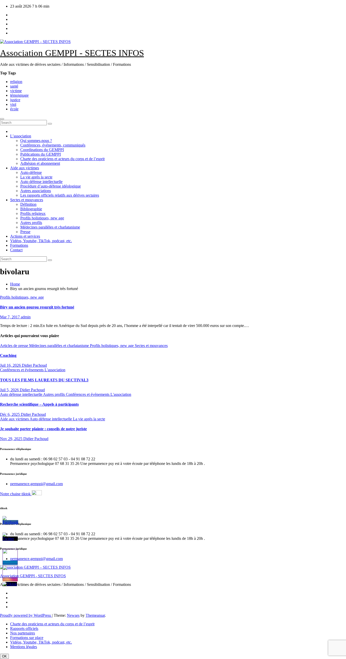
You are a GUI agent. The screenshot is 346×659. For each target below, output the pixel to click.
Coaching (8, 355)
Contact (16, 250)
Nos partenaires (22, 633)
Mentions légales (23, 647)
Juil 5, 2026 (10, 390)
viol (13, 104)
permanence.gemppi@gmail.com (36, 484)
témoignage (19, 95)
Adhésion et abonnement (40, 163)
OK (4, 656)
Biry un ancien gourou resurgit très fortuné (37, 307)
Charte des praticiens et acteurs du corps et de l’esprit (62, 159)
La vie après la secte (36, 177)
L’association (20, 136)
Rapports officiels (24, 628)
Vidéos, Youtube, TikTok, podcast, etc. (41, 241)
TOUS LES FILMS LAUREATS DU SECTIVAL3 (44, 380)
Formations (19, 245)
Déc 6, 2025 (10, 414)
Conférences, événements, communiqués (52, 145)
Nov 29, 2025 (11, 439)
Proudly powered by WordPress (26, 615)
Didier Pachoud (34, 365)
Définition (28, 204)
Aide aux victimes (24, 168)
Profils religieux (33, 213)
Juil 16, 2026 (11, 365)
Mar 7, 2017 (10, 317)
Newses (73, 615)
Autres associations (35, 191)
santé (14, 86)
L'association (55, 370)
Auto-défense (31, 172)
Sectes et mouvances (26, 200)
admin (26, 317)
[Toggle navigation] (2, 119)
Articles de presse (14, 345)
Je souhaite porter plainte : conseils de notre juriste (43, 429)
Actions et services (25, 236)
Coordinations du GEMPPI (42, 150)
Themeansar (95, 615)
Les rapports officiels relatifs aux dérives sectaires (59, 195)
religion (16, 81)
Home (15, 284)
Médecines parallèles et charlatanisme (50, 227)
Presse (25, 232)
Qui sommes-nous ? (36, 140)
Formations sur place (26, 637)
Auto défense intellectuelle (41, 181)
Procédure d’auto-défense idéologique (50, 186)
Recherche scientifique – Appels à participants (39, 404)
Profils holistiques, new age (42, 218)
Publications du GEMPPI (40, 154)
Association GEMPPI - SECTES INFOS (72, 53)
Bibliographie (31, 209)
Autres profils (31, 222)
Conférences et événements (22, 370)
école (14, 109)
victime (16, 91)
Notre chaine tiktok (16, 494)
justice (15, 100)
